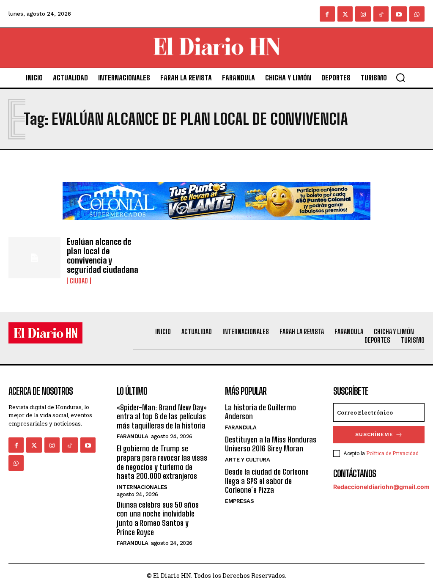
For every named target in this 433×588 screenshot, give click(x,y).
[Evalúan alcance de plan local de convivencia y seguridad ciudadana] (34, 258)
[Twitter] (345, 14)
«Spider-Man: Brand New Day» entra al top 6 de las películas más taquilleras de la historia (162, 416)
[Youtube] (398, 14)
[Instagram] (362, 14)
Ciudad (79, 281)
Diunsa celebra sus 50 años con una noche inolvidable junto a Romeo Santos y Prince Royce (158, 518)
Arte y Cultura (247, 459)
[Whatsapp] (417, 14)
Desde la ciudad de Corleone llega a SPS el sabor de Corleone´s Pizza (267, 481)
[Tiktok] (381, 14)
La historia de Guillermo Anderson (260, 412)
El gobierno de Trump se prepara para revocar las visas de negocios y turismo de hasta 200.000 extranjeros (162, 462)
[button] (400, 77)
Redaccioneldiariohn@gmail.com (381, 486)
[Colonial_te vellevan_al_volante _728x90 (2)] (216, 227)
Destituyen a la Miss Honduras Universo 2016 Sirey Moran (270, 444)
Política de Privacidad (392, 453)
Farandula (132, 436)
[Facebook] (327, 14)
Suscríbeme (374, 434)
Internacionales (142, 487)
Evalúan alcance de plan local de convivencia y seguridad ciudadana (102, 255)
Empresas (239, 501)
